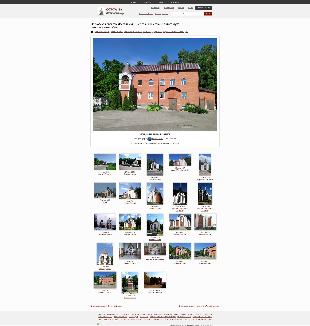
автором (176, 143)
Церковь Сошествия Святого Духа (175, 32)
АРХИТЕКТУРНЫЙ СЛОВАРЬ (173, 319)
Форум (190, 8)
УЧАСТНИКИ (158, 314)
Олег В (105, 202)
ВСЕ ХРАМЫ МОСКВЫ (184, 317)
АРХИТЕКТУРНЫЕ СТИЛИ (204, 319)
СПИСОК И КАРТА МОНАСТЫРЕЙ (108, 319)
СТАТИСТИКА (208, 314)
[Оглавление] (92, 32)
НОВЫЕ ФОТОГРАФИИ (120, 317)
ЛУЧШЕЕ (176, 314)
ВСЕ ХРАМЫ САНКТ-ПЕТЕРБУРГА (202, 317)
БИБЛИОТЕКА (144, 317)
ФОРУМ (184, 314)
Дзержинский (157, 32)
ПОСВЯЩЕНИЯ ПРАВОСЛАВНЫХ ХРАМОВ (163, 317)
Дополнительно (204, 8)
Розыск (181, 8)
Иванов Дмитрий (130, 203)
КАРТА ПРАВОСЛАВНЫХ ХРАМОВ (142, 314)
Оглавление (155, 8)
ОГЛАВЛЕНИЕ (125, 314)
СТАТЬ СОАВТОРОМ (113, 314)
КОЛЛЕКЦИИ (168, 314)
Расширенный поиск (146, 14)
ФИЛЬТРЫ (199, 314)
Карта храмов (169, 8)
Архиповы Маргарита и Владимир (180, 210)
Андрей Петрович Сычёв (180, 170)
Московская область (102, 32)
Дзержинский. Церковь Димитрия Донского (107, 306)
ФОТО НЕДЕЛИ (133, 317)
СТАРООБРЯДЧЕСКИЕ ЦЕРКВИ (153, 319)
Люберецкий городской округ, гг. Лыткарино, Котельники (131, 32)
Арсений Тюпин (157, 139)
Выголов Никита (130, 174)
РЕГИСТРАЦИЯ (175, 2)
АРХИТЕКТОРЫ (189, 319)
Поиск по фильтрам (161, 14)
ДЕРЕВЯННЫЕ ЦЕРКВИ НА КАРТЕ (131, 319)
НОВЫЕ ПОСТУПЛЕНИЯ (105, 317)
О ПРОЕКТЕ (147, 2)
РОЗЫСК (190, 314)
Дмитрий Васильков (105, 234)
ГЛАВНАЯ (133, 2)
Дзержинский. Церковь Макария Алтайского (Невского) (199, 306)
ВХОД (161, 2)
